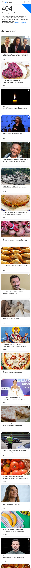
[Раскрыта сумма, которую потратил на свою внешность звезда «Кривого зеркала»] (15, 154)
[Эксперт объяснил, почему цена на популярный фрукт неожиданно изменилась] (15, 523)
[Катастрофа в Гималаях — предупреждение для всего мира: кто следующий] (15, 180)
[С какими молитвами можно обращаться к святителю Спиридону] (15, 339)
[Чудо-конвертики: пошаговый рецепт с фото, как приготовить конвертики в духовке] (15, 259)
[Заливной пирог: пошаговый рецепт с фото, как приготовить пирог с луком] (15, 207)
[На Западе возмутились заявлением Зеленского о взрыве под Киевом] (15, 550)
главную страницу (21, 23)
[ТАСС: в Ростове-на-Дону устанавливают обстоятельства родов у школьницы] (15, 312)
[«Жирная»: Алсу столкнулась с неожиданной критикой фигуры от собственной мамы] (15, 391)
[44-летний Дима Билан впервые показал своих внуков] (15, 286)
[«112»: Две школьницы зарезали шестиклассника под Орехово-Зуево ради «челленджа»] (15, 101)
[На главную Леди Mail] (9, 2)
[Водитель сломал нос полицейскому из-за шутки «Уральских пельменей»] (15, 444)
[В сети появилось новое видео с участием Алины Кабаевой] (15, 497)
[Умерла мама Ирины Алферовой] (15, 127)
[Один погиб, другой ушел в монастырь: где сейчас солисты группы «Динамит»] (15, 48)
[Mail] (6, 2)
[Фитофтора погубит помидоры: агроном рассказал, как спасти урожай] (15, 471)
